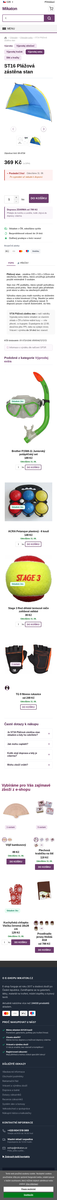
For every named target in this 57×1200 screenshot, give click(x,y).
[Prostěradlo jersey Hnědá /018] (44, 900)
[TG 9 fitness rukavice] (28, 659)
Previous (13, 129)
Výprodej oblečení (25, 46)
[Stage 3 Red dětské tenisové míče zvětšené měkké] (28, 578)
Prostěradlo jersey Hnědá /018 (44, 936)
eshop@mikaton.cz (17, 1147)
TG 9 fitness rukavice (28, 694)
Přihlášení (50, 2)
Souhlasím (28, 1195)
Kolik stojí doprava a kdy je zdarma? (22, 754)
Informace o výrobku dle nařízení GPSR (27, 347)
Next (43, 129)
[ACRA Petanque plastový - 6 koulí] (28, 501)
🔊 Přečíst (22, 263)
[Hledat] (49, 18)
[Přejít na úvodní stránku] (6, 38)
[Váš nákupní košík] (51, 8)
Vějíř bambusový (16, 845)
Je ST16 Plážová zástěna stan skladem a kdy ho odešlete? (23, 733)
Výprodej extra (35, 52)
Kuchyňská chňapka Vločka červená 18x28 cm (16, 925)
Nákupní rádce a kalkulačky (16, 1113)
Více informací (32, 1184)
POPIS (11, 263)
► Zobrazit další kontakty (16, 1156)
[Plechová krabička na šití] (44, 816)
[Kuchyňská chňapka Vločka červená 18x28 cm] (16, 900)
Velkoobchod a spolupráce (16, 1108)
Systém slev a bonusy (13, 1104)
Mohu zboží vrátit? (17, 764)
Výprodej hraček (14, 52)
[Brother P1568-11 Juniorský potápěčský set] (28, 409)
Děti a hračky (12, 57)
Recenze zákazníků (12, 1099)
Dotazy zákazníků (11, 1094)
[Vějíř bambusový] (16, 816)
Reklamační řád (10, 1081)
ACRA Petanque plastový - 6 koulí (28, 531)
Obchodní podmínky (12, 1076)
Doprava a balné (10, 1090)
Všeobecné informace (13, 1071)
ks (22, 199)
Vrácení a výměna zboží (14, 1085)
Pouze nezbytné (28, 1189)
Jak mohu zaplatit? (17, 744)
